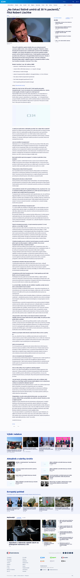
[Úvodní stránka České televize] (13, 553)
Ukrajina (16, 5)
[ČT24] (3, 1)
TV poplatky (9, 560)
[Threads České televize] (72, 553)
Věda (47, 5)
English (15, 575)
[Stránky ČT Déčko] (42, 560)
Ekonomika (38, 5)
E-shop (8, 567)
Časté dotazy (25, 569)
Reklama (24, 559)
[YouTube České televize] (68, 553)
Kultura (50, 5)
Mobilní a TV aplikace (11, 569)
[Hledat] (73, 1)
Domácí (24, 5)
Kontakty (24, 571)
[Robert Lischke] (28, 30)
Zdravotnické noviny (20, 85)
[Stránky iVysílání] (64, 557)
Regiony (32, 5)
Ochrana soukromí (20, 575)
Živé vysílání (9, 559)
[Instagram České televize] (63, 553)
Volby (21, 5)
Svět (29, 5)
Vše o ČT (8, 571)
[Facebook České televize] (66, 553)
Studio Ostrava (25, 562)
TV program (9, 557)
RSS (72, 575)
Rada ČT (24, 564)
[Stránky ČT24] (42, 557)
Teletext (8, 562)
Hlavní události (10, 5)
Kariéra (24, 566)
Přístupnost (27, 575)
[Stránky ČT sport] (53, 557)
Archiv (14, 426)
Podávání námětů (26, 567)
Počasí (43, 5)
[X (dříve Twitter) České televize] (70, 553)
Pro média (24, 557)
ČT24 (8, 15)
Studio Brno (25, 560)
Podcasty (55, 5)
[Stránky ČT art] (52, 560)
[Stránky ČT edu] (63, 560)
